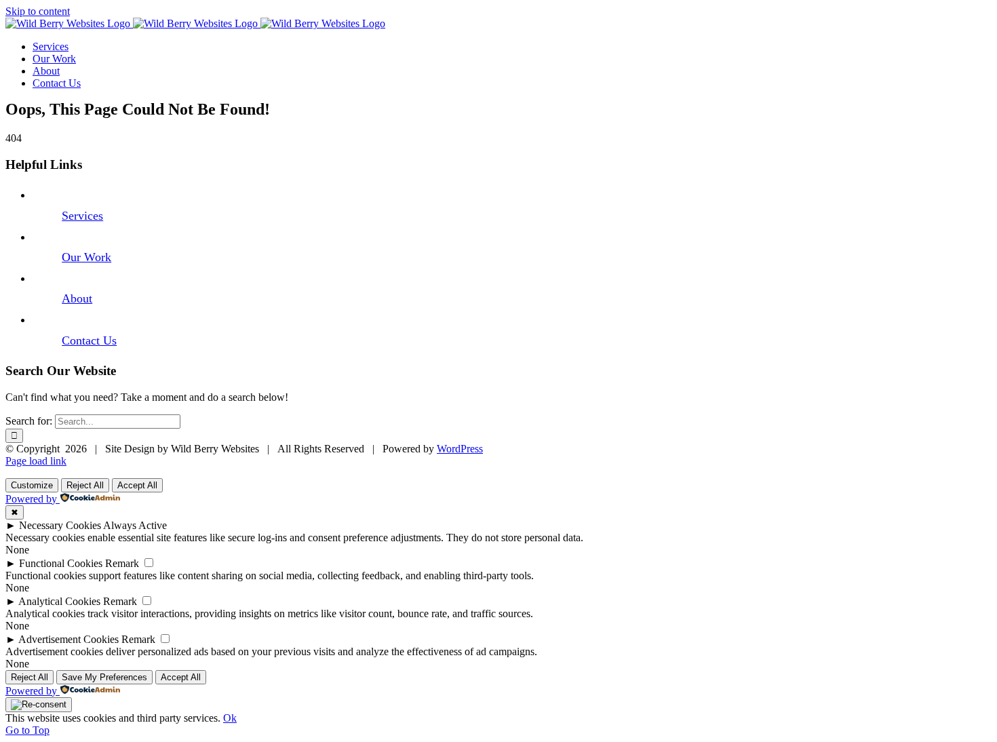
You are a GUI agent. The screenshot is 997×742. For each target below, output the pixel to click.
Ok (230, 718)
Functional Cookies (60, 563)
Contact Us (89, 340)
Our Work (86, 257)
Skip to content (37, 11)
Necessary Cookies (60, 525)
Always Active (135, 525)
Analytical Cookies (59, 601)
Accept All (137, 485)
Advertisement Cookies (68, 639)
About (77, 298)
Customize (32, 485)
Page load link (35, 461)
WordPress (460, 448)
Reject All (85, 485)
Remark (122, 563)
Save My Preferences (104, 677)
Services (82, 215)
